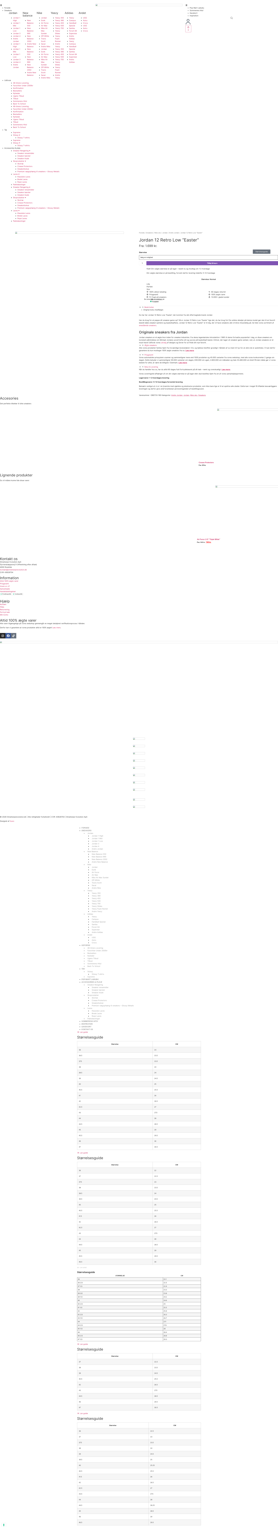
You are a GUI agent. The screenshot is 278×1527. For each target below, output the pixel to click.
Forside (7, 8)
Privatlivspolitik (6, 594)
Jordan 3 (16, 33)
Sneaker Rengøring (21, 151)
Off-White (45, 36)
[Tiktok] (13, 635)
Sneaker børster (24, 156)
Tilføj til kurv (212, 263)
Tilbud (15, 98)
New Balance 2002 (30, 38)
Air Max (44, 26)
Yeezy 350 (59, 18)
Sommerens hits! (196, 10)
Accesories (9, 398)
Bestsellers (17, 91)
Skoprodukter (18, 161)
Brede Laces (22, 179)
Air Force (44, 23)
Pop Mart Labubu (197, 8)
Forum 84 (73, 31)
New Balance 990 (30, 31)
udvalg (163, 342)
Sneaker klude (23, 158)
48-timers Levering (21, 83)
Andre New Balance (100, 862)
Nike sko (157, 233)
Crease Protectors (24, 166)
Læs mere (189, 350)
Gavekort (193, 13)
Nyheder (16, 93)
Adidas (69, 13)
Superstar (73, 33)
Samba (72, 28)
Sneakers (8, 10)
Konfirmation (18, 88)
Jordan (13, 13)
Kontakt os (87, 1029)
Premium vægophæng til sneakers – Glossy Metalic (38, 171)
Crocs (85, 23)
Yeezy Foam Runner (58, 38)
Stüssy (15, 135)
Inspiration (194, 16)
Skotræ (20, 164)
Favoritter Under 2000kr (23, 85)
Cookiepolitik (18, 594)
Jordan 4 (16, 36)
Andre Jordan (174, 233)
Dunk (43, 20)
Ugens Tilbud (18, 96)
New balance (27, 14)
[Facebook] (8, 635)
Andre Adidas (97, 932)
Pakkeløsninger (19, 184)
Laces (15, 174)
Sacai (43, 44)
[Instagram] (2, 635)
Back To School (19, 104)
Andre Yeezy (97, 911)
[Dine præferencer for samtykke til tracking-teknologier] (4, 1525)
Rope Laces (22, 182)
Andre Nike (45, 46)
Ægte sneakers (150, 345)
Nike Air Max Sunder (44, 31)
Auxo (12, 821)
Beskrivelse (149, 307)
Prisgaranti (148, 355)
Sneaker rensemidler (25, 153)
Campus (72, 20)
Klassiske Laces (23, 177)
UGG (85, 18)
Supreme (16, 132)
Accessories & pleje (12, 148)
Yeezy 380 (59, 20)
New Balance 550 (30, 23)
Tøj (5, 130)
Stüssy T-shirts (23, 138)
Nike (39, 13)
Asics (85, 20)
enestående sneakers (147, 325)
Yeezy (54, 13)
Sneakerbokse (23, 169)
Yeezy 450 (59, 23)
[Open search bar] (232, 18)
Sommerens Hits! (20, 101)
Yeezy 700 (59, 28)
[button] (46, 5)
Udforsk (7, 80)
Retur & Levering (151, 367)
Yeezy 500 (59, 26)
